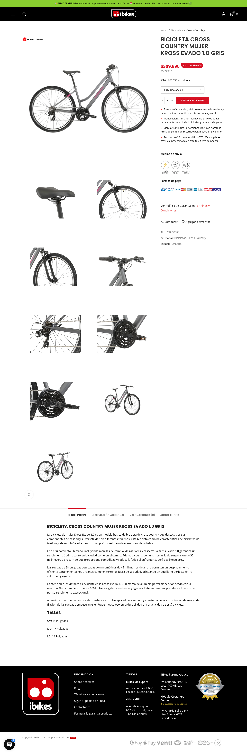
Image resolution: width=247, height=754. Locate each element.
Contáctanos (82, 707)
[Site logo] (123, 14)
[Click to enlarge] (29, 494)
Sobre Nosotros (84, 682)
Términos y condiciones (89, 694)
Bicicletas (177, 30)
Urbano (177, 244)
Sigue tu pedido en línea (89, 701)
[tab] (77, 513)
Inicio (164, 30)
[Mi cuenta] (223, 14)
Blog (77, 688)
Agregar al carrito (192, 100)
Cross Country (195, 30)
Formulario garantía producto (93, 713)
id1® (73, 738)
